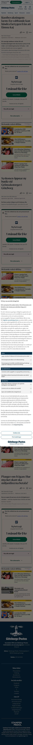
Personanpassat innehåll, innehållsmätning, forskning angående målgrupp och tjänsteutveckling (15, 363)
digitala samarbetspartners (11, 320)
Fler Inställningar (16, 437)
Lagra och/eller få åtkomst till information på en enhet (15, 356)
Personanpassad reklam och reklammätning (13, 360)
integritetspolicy (18, 424)
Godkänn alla (16, 433)
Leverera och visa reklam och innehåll (11, 388)
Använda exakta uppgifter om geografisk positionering (15, 372)
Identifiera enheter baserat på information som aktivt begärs (15, 375)
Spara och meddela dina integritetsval (11, 392)
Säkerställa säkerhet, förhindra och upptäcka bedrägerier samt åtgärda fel (13, 384)
